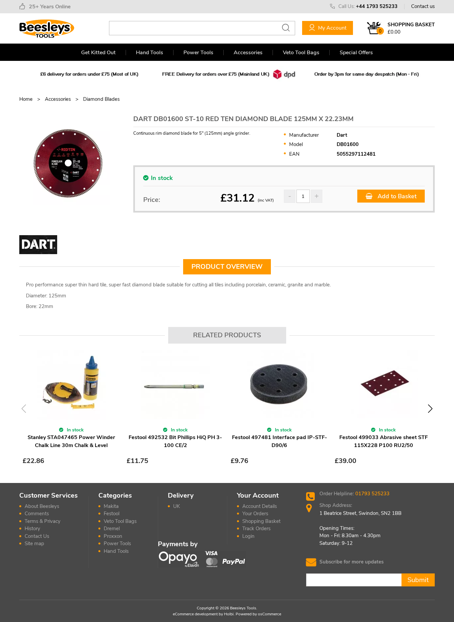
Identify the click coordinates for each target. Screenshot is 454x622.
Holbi (229, 614)
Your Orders (255, 513)
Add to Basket (396, 196)
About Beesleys (42, 506)
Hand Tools (149, 52)
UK (176, 506)
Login (248, 536)
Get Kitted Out (98, 52)
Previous (23, 408)
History (32, 528)
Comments (37, 513)
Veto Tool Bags (301, 52)
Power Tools (198, 52)
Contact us (423, 6)
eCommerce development (195, 614)
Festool (111, 513)
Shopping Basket (261, 521)
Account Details (259, 506)
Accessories (248, 52)
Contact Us (37, 536)
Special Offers (356, 52)
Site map (34, 543)
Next (430, 408)
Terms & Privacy (42, 521)
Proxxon (113, 536)
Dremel (112, 528)
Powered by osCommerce (258, 614)
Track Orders (256, 528)
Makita (111, 506)
